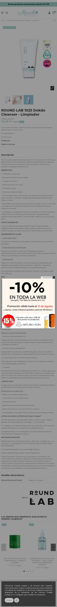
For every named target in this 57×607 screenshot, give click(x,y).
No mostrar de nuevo (47, 277)
